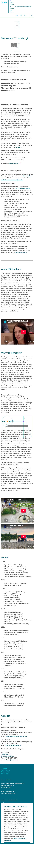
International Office (7, 756)
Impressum (7, 840)
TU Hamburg (5, 754)
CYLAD (18, 147)
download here (14, 163)
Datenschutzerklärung (19, 838)
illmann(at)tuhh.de (11, 760)
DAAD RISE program (22, 188)
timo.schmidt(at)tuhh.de (13, 745)
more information (21, 252)
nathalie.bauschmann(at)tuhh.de (12, 180)
